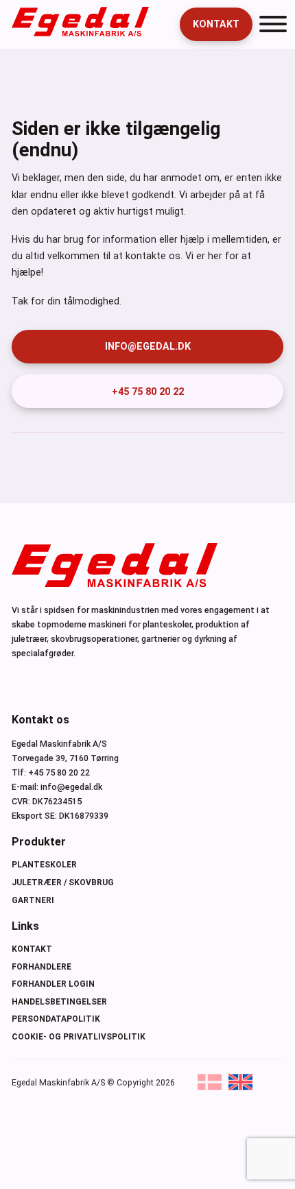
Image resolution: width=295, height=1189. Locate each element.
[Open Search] (160, 24)
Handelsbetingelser (59, 1002)
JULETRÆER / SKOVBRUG (63, 882)
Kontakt (216, 24)
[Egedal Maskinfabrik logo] (80, 32)
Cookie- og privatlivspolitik (78, 1037)
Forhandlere (41, 967)
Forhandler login (53, 984)
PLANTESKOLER (44, 864)
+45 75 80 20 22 (148, 391)
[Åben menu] (273, 24)
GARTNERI (33, 900)
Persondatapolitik (56, 1019)
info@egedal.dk (148, 346)
